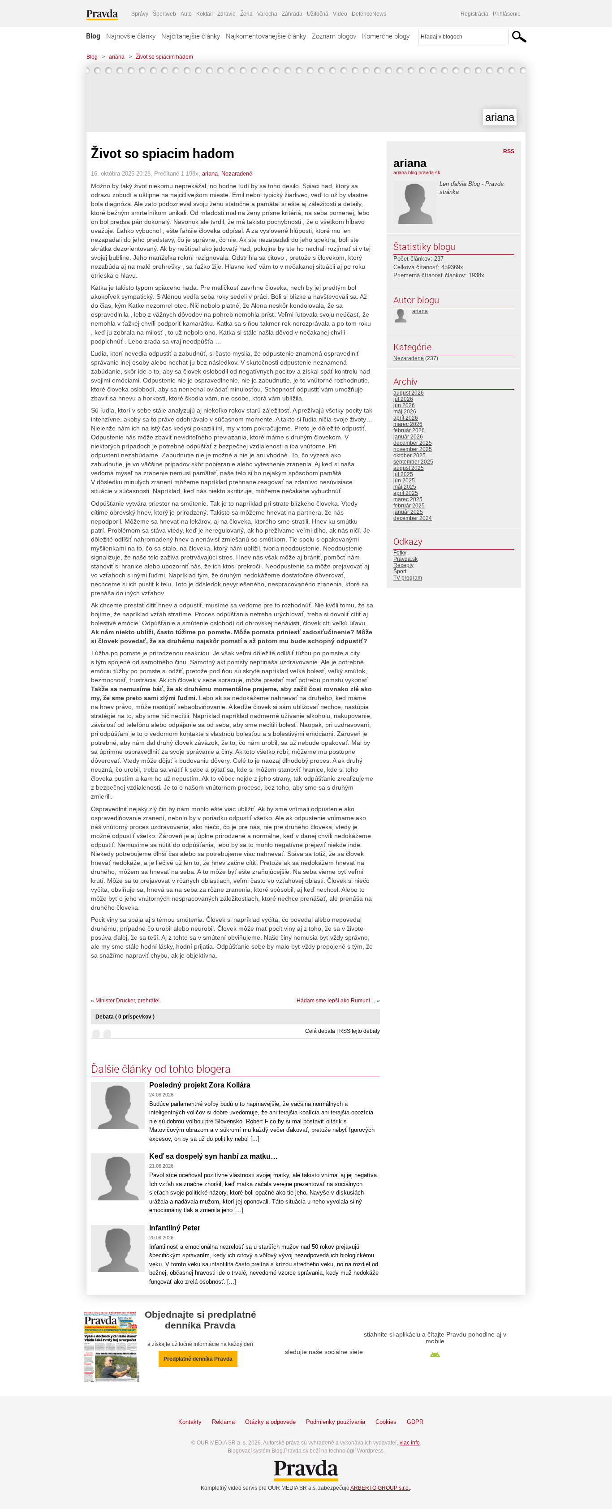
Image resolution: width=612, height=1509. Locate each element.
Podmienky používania (335, 1422)
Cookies (386, 1422)
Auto (186, 14)
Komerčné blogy (385, 35)
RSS (508, 151)
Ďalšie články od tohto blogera (161, 1069)
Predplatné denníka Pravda (198, 1359)
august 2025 (408, 468)
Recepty (403, 565)
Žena (246, 14)
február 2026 (409, 430)
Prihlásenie (507, 14)
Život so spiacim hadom (164, 57)
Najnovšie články (130, 35)
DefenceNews (369, 14)
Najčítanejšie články (190, 35)
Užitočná (317, 14)
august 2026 (408, 393)
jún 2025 (404, 480)
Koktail (204, 14)
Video (340, 14)
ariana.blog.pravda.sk (416, 172)
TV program (407, 578)
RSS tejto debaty (359, 1031)
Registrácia (474, 14)
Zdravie (226, 14)
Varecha (267, 14)
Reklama (223, 1422)
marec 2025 (407, 499)
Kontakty (190, 1422)
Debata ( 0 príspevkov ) (125, 1017)
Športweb (164, 14)
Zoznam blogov (334, 35)
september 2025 (413, 462)
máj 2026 (404, 411)
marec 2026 (407, 424)
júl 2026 (403, 399)
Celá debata (320, 1031)
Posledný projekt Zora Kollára (199, 1085)
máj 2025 (404, 487)
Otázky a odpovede (270, 1422)
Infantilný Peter (174, 1228)
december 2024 (412, 518)
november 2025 (412, 449)
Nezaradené (236, 173)
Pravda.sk (405, 559)
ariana (117, 57)
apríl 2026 (405, 418)
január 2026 (408, 437)
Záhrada (292, 14)
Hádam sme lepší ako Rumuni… (336, 1000)
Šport (399, 571)
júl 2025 (403, 474)
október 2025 (409, 455)
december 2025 (412, 443)
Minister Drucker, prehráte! (127, 1000)
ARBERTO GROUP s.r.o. (380, 1488)
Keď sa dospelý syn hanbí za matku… (213, 1156)
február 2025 (409, 506)
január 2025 (408, 512)
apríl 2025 (405, 493)
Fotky (399, 553)
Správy (139, 14)
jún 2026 (404, 405)
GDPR (415, 1422)
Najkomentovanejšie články (266, 35)
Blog (93, 36)
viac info (410, 1443)
